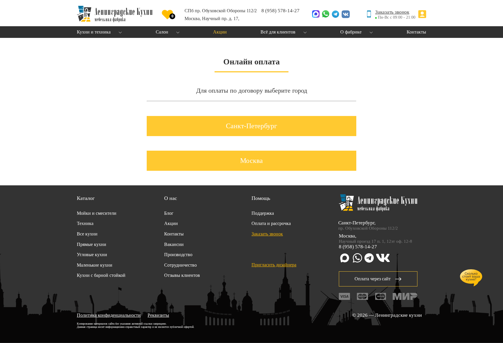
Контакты (174, 233)
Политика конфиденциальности (109, 315)
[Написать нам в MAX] (316, 14)
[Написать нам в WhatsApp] (326, 14)
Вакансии (174, 244)
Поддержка (263, 213)
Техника (85, 223)
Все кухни (87, 233)
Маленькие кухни (94, 265)
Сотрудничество (180, 265)
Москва (251, 160)
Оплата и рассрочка (271, 223)
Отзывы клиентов (182, 275)
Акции (171, 223)
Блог (168, 213)
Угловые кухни (92, 254)
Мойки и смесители (96, 213)
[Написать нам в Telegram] (335, 14)
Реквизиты (158, 315)
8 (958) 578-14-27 (280, 10)
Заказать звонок (392, 12)
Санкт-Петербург (251, 126)
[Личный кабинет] (422, 14)
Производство (178, 254)
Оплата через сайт (373, 278)
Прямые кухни (91, 244)
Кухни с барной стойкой (101, 275)
